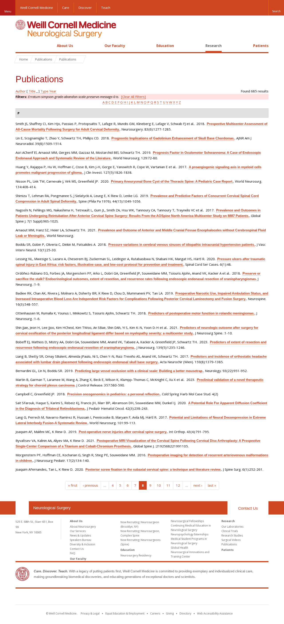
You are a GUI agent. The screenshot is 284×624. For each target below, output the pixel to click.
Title (32, 91)
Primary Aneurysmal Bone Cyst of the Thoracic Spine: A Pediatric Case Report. (172, 181)
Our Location (22, 508)
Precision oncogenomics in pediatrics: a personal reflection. (113, 394)
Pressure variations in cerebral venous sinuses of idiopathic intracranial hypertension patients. (181, 244)
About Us (65, 45)
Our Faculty (115, 45)
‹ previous (90, 485)
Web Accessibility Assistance (215, 613)
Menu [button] (7, 11)
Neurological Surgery (52, 508)
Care (65, 7)
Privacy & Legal (90, 613)
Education (165, 45)
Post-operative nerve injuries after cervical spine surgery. (123, 432)
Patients (260, 45)
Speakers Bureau (80, 540)
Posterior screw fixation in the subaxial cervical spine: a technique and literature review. (153, 469)
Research (213, 45)
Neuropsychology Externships (189, 534)
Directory (185, 613)
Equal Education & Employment (124, 613)
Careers (155, 613)
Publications (229, 544)
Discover (85, 7)
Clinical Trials (229, 531)
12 (178, 485)
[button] (276, 8)
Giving (170, 613)
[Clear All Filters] (133, 96)
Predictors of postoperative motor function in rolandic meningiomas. (201, 313)
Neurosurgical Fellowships (187, 521)
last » (212, 485)
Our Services (78, 531)
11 (168, 485)
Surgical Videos (231, 540)
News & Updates (80, 535)
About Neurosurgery (83, 526)
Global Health (179, 548)
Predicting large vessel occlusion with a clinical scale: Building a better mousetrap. (139, 371)
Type (44, 91)
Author (21, 91)
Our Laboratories (232, 526)
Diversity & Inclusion (82, 544)
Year (52, 91)
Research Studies (232, 535)
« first (72, 485)
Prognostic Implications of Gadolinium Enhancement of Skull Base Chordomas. (173, 138)
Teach (105, 7)
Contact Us (248, 508)
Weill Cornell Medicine (36, 7)
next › (197, 485)
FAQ (72, 553)
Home (20, 45)
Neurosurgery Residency (135, 555)
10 (159, 485)
